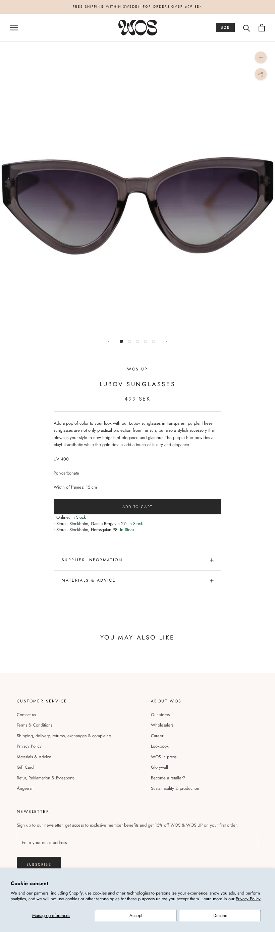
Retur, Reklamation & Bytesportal (46, 778)
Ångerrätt (25, 788)
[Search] (246, 27)
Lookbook (160, 746)
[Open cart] (262, 27)
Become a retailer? (168, 778)
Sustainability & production (175, 788)
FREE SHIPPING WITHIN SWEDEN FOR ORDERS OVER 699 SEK (137, 6)
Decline (220, 915)
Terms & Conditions (34, 725)
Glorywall (159, 767)
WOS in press (163, 757)
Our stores (160, 714)
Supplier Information (92, 560)
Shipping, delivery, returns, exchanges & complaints (64, 736)
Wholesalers (162, 725)
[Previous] (108, 340)
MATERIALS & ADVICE (89, 580)
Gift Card (25, 767)
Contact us (26, 714)
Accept (135, 915)
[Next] (167, 340)
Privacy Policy (248, 899)
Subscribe (38, 864)
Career (157, 736)
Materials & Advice (34, 757)
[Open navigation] (14, 27)
